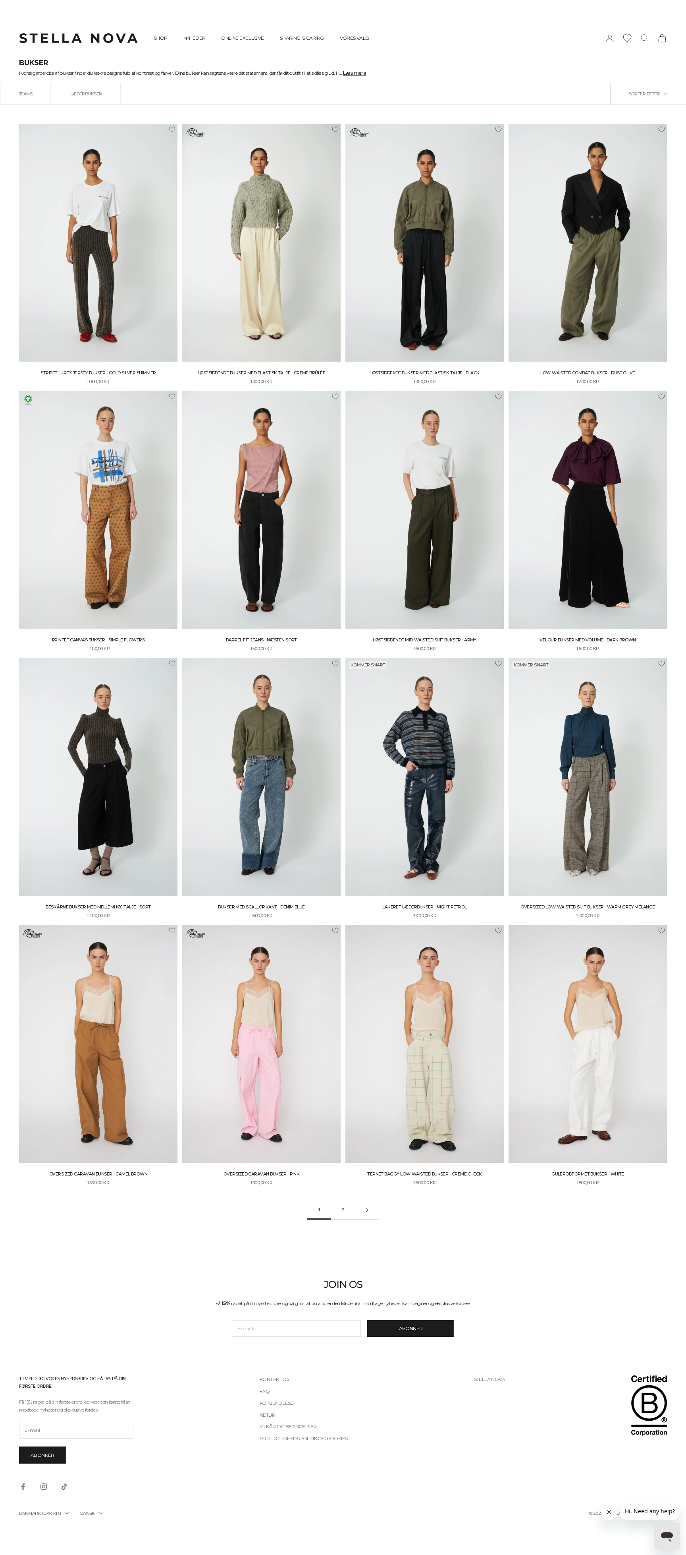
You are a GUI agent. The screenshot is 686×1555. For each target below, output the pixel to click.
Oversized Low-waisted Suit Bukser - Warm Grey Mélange (587, 907)
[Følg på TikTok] (64, 1487)
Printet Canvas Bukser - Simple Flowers (98, 640)
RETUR (267, 1415)
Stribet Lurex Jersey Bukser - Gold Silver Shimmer (98, 373)
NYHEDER (194, 38)
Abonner (411, 1328)
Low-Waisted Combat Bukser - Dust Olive (587, 373)
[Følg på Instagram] (44, 1487)
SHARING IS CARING (302, 38)
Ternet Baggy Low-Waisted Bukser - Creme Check (424, 1174)
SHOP (161, 38)
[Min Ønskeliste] (627, 38)
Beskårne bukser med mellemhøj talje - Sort (98, 907)
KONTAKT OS (274, 1379)
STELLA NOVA (489, 1379)
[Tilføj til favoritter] (171, 129)
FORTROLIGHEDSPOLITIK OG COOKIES (303, 1438)
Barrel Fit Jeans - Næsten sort (261, 640)
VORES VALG (354, 38)
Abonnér (42, 1455)
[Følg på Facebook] (23, 1487)
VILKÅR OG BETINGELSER (288, 1426)
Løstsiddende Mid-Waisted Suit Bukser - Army (424, 640)
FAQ (265, 1391)
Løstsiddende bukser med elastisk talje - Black (424, 373)
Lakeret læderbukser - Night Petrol (424, 907)
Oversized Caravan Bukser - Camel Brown (98, 1174)
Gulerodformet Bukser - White (587, 1174)
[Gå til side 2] (367, 1210)
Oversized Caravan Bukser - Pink (261, 1174)
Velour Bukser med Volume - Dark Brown (588, 640)
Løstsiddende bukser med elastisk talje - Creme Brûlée (261, 373)
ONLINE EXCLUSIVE (242, 38)
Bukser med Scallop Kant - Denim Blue (261, 907)
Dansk (87, 1513)
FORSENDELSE (276, 1403)
